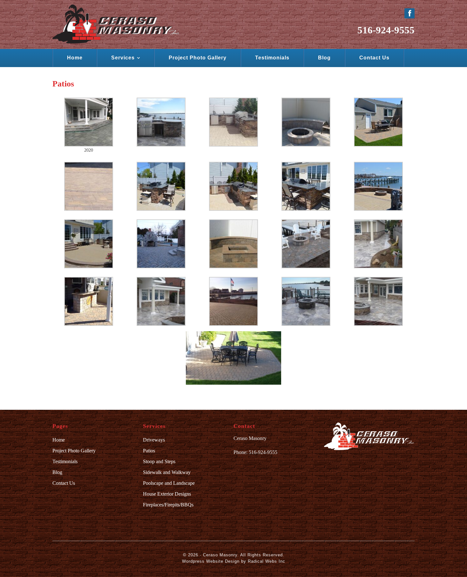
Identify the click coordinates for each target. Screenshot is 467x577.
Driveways (154, 440)
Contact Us (63, 483)
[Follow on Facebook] (409, 13)
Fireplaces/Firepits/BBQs (168, 504)
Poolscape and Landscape (169, 483)
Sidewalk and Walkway (167, 472)
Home (58, 440)
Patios (149, 450)
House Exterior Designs (167, 494)
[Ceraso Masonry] (115, 24)
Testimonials (65, 461)
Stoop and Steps (159, 461)
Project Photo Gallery (74, 450)
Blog (57, 472)
